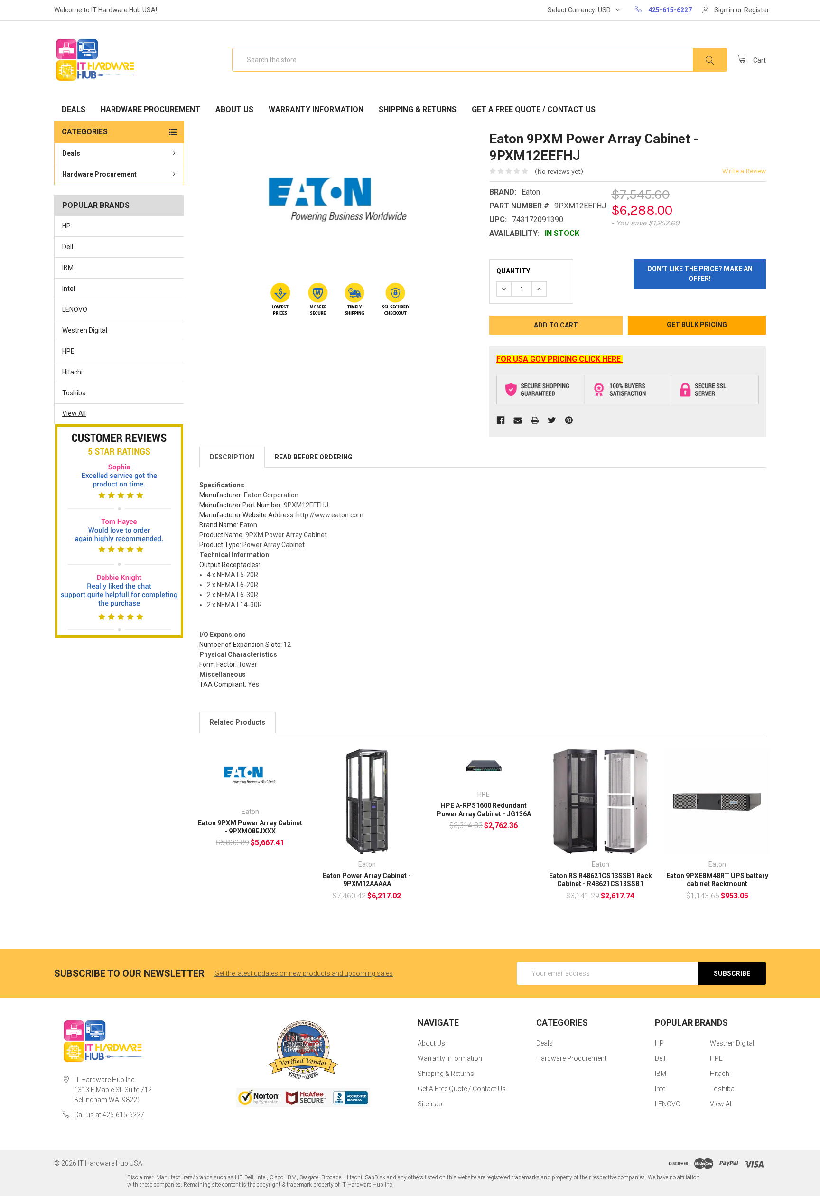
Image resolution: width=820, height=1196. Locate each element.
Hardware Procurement (150, 109)
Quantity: (514, 271)
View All (74, 413)
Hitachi (72, 372)
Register (756, 10)
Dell (67, 247)
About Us (234, 109)
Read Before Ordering (314, 457)
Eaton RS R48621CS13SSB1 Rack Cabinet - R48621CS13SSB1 (600, 880)
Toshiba (74, 393)
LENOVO (74, 309)
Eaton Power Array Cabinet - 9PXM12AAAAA (367, 880)
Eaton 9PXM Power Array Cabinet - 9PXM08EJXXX (250, 827)
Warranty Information (316, 109)
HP (66, 226)
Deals (73, 109)
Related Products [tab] (237, 722)
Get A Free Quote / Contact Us (534, 109)
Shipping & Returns (418, 109)
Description (232, 457)
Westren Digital (84, 330)
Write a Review (744, 171)
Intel (68, 288)
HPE (68, 351)
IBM (68, 267)
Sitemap (430, 1104)
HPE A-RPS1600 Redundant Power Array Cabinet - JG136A (484, 810)
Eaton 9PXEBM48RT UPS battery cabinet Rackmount (717, 880)
